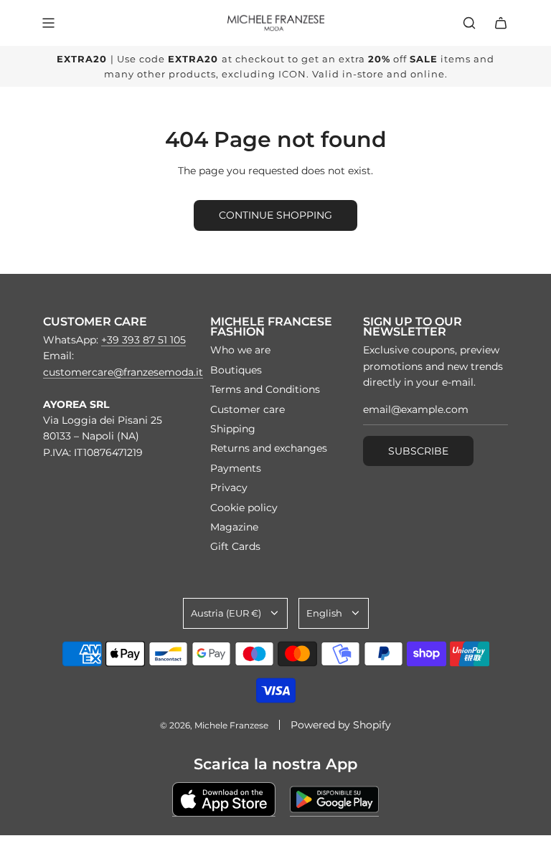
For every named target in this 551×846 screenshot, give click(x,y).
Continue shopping (275, 215)
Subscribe (418, 451)
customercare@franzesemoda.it (123, 372)
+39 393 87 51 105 (143, 339)
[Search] (469, 23)
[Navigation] (48, 23)
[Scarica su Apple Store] (224, 799)
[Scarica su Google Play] (334, 799)
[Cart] (501, 23)
